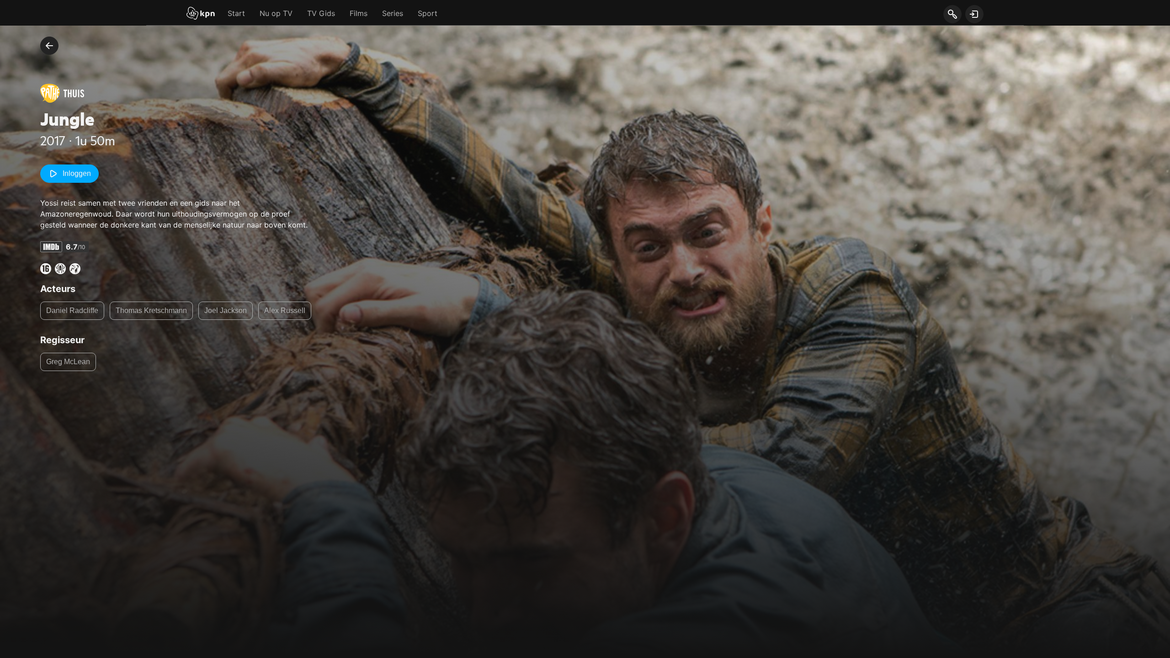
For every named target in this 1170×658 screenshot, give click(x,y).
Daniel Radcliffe (72, 310)
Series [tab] (392, 13)
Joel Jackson (225, 310)
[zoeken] (952, 14)
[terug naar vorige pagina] (49, 46)
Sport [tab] (427, 13)
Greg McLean (68, 362)
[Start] (201, 14)
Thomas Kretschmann (151, 310)
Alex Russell (284, 310)
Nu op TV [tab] (276, 13)
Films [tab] (358, 13)
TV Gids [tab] (321, 13)
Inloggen (77, 173)
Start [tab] (236, 13)
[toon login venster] (974, 14)
